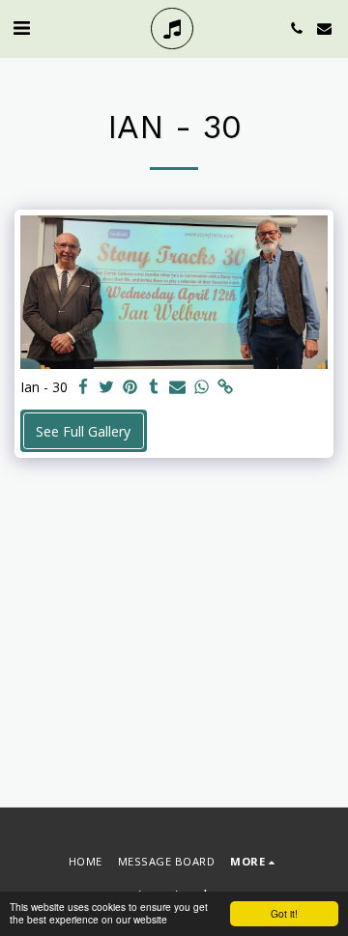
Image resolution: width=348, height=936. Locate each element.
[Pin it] (130, 387)
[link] (225, 387)
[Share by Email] (178, 387)
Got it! (284, 913)
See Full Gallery (83, 431)
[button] (21, 27)
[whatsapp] (202, 387)
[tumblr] (154, 387)
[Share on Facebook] (83, 387)
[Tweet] (107, 387)
